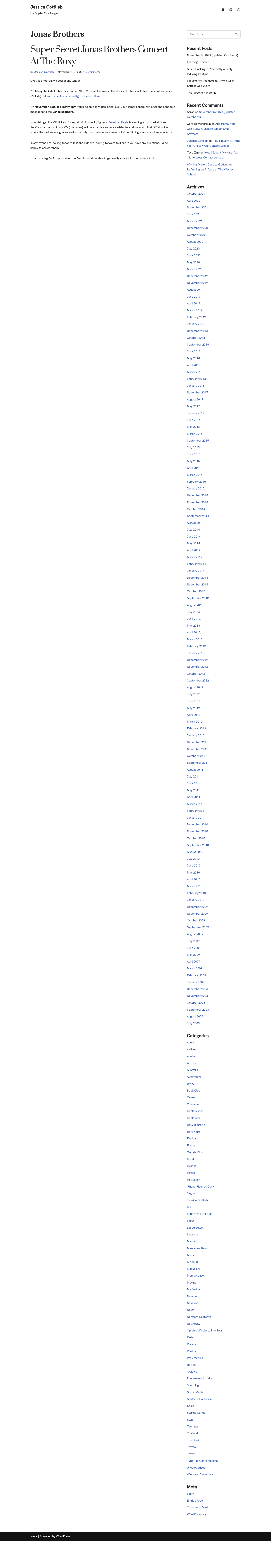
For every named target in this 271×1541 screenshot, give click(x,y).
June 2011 (194, 783)
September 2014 (198, 516)
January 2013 (195, 653)
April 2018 (193, 365)
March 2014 (194, 557)
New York (193, 1303)
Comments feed (197, 1507)
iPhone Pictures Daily (200, 1186)
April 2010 (193, 879)
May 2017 (193, 406)
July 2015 (193, 447)
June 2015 (194, 454)
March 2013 (194, 639)
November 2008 (197, 996)
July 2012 (193, 694)
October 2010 (196, 838)
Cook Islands (195, 1111)
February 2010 (196, 893)
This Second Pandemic (201, 93)
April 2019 (193, 303)
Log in (190, 1494)
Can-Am (192, 1097)
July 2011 (193, 776)
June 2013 (194, 619)
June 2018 (194, 351)
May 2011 (193, 790)
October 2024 (196, 194)
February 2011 (196, 811)
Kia (189, 1207)
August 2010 (195, 852)
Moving (191, 1282)
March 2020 (194, 269)
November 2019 (197, 283)
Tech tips (193, 1426)
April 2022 (193, 201)
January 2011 (195, 818)
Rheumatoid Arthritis (200, 1378)
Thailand (192, 1433)
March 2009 (194, 968)
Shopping (193, 1385)
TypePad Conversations (202, 1461)
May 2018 (193, 358)
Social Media (195, 1392)
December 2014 (197, 495)
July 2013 (193, 612)
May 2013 (193, 625)
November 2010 (197, 831)
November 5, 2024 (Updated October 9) (212, 55)
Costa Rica (194, 1118)
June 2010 (194, 865)
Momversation (196, 1275)
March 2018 (194, 372)
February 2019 (196, 317)
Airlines (191, 1049)
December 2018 (197, 331)
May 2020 (193, 262)
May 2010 (193, 872)
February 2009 (196, 975)
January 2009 (195, 982)
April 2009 (193, 961)
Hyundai (192, 1166)
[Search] (236, 34)
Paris (190, 1337)
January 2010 (195, 900)
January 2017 (195, 413)
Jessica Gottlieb (44, 72)
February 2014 (196, 564)
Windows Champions (200, 1474)
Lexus (190, 1221)
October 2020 (196, 235)
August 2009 (195, 934)
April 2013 (193, 632)
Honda (191, 1159)
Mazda (191, 1241)
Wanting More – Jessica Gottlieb (208, 164)
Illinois (191, 1173)
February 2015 (196, 482)
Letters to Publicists (199, 1214)
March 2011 (194, 804)
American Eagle (118, 122)
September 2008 (198, 1010)
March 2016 (194, 434)
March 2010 (194, 886)
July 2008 (193, 1023)
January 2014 (195, 571)
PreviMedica (195, 1358)
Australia (192, 1070)
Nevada (192, 1296)
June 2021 (194, 214)
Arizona (192, 1063)
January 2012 (195, 735)
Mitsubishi (193, 1269)
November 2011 (197, 749)
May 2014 (193, 543)
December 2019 (197, 276)
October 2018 (196, 338)
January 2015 (195, 488)
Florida (191, 1138)
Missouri (192, 1262)
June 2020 (194, 255)
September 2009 (198, 927)
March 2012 (194, 722)
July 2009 (193, 941)
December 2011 (197, 742)
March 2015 (194, 475)
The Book (193, 1440)
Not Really (193, 1324)
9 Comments (93, 72)
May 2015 (193, 461)
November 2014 (197, 502)
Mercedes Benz (197, 1248)
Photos (191, 1351)
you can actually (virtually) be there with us (73, 96)
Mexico (191, 1255)
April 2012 (193, 715)
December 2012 (197, 660)
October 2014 (196, 509)
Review (191, 1365)
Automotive (194, 1077)
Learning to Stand (198, 62)
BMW (190, 1084)
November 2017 (197, 392)
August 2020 (195, 242)
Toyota (191, 1447)
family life (193, 1132)
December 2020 (197, 228)
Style (190, 1420)
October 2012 (196, 674)
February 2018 (196, 379)
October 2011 (196, 756)
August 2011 (195, 770)
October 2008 (196, 1003)
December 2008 (197, 989)
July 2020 (193, 248)
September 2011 (198, 763)
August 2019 (195, 290)
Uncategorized (196, 1467)
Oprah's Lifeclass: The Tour (204, 1330)
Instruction (193, 1180)
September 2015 (198, 440)
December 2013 (197, 578)
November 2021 (197, 207)
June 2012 (194, 701)
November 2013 (197, 584)
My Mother (194, 1289)
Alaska (191, 1056)
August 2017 (195, 399)
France (191, 1145)
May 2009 (193, 955)
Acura (190, 1042)
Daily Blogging (196, 1125)
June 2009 (194, 948)
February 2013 (196, 646)
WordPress (63, 1536)
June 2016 (194, 420)
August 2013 (195, 605)
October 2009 (196, 920)
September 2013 (198, 598)
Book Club (193, 1090)
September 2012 (198, 680)
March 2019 (194, 310)
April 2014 (193, 550)
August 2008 (195, 1016)
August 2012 (195, 687)
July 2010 (193, 859)
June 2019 (194, 297)
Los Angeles (195, 1228)
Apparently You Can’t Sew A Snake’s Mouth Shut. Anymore (211, 129)
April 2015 (193, 468)
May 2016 (193, 427)
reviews (192, 1371)
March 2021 (194, 221)
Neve (33, 1536)
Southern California (199, 1399)
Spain (190, 1406)
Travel (191, 1454)
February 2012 (196, 728)
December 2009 (197, 907)
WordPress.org (196, 1514)
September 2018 (198, 344)
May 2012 (193, 708)
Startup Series (196, 1413)
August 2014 (195, 523)
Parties (191, 1344)
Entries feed (195, 1500)
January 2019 (195, 324)
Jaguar (191, 1193)
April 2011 (193, 797)
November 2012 (197, 667)
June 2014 (194, 536)
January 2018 (195, 386)
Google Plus (195, 1152)
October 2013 (196, 591)
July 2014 (193, 529)
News (190, 1310)
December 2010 (197, 824)
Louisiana (193, 1234)
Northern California (199, 1317)
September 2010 (198, 845)
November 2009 (197, 914)
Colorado (193, 1104)
